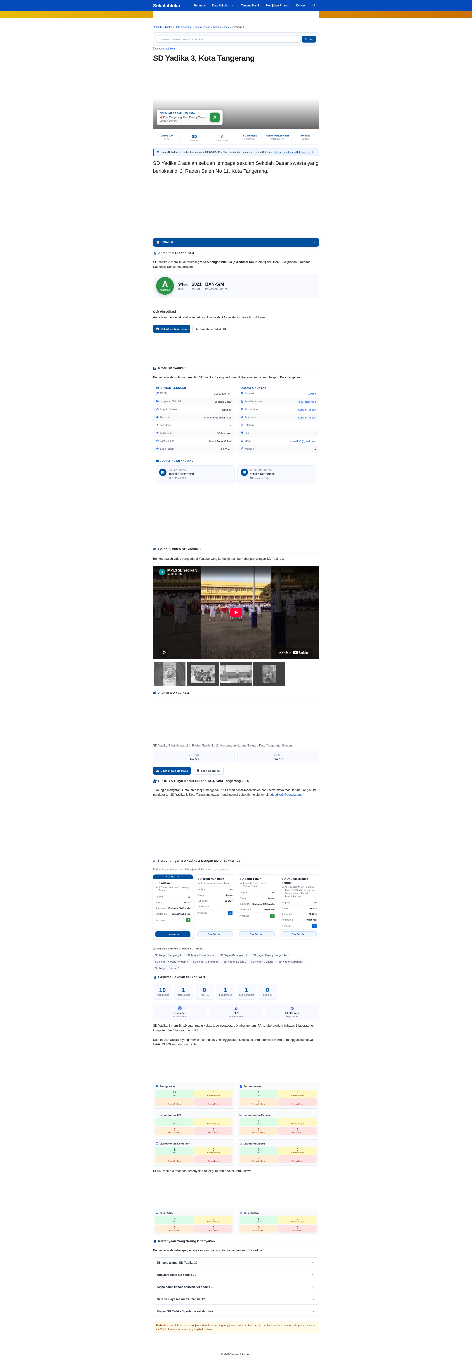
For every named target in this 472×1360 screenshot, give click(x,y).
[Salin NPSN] (229, 393)
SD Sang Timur (250, 878)
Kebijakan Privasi (277, 5)
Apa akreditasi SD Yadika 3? (176, 1274)
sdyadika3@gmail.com (285, 794)
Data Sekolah (220, 5)
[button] (314, 5)
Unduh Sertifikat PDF (213, 328)
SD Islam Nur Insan (210, 878)
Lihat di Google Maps (174, 770)
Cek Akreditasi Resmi (174, 328)
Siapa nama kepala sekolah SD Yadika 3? (185, 1287)
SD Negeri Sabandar (290, 961)
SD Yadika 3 (163, 883)
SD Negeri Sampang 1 (168, 955)
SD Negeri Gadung (262, 961)
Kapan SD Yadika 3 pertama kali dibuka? (185, 1311)
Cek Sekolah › (215, 934)
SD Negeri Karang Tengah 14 (269, 955)
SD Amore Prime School (200, 955)
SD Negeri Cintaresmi (205, 961)
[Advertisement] (236, 206)
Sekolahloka (166, 5)
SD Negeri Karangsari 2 (233, 955)
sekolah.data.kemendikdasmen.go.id (293, 152)
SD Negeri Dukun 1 (234, 961)
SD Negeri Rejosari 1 (167, 968)
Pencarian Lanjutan (164, 48)
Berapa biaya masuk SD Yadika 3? (181, 1299)
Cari (311, 39)
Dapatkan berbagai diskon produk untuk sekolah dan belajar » (236, 14)
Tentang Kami (250, 5)
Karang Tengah (202, 27)
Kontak (300, 5)
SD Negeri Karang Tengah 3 (171, 961)
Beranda (199, 5)
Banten (168, 27)
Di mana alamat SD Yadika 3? (177, 1262)
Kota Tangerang (184, 27)
